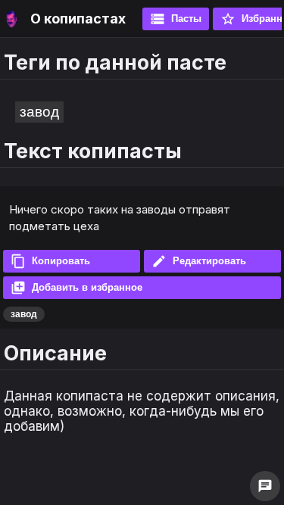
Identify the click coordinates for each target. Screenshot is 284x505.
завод (39, 112)
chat (265, 486)
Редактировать (198, 261)
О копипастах (78, 18)
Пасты (175, 18)
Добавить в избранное (76, 287)
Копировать (50, 261)
